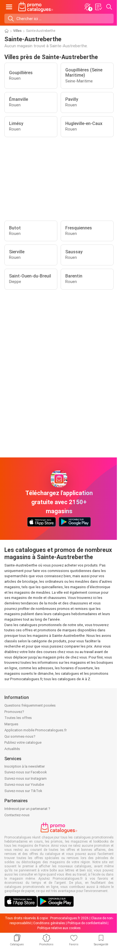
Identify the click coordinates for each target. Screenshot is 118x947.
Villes (17, 31)
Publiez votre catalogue (22, 742)
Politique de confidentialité (87, 923)
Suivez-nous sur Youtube (24, 784)
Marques (11, 724)
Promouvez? (14, 712)
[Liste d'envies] (98, 6)
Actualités (12, 749)
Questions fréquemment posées (30, 705)
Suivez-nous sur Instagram (25, 778)
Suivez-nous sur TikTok (23, 791)
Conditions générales (49, 923)
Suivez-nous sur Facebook (25, 772)
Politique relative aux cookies (59, 928)
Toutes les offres (18, 718)
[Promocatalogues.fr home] (35, 7)
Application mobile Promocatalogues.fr (35, 730)
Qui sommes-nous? (19, 736)
